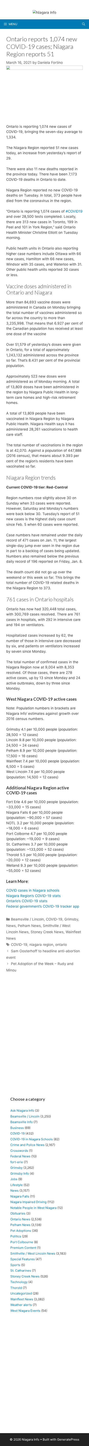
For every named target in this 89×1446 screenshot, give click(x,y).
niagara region (41, 945)
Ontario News (20, 1219)
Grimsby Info (19, 1173)
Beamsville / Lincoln (27, 919)
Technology (19, 1282)
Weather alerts (21, 1305)
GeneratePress (68, 1439)
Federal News (20, 1156)
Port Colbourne (21, 1242)
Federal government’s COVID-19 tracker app (42, 906)
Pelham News (29, 926)
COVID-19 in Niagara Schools (31, 1139)
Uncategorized (21, 1293)
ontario (61, 945)
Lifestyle (16, 1185)
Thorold (16, 1288)
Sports (15, 1265)
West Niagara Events (25, 1311)
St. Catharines (20, 1270)
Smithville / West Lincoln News (32, 1253)
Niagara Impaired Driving (28, 1202)
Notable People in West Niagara (33, 1208)
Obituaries (17, 1213)
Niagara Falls (19, 1196)
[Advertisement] (44, 1036)
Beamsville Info (21, 1122)
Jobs (13, 1179)
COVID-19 (54, 919)
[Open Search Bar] (83, 24)
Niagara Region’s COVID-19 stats (33, 896)
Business (17, 1128)
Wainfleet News (21, 1299)
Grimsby (71, 919)
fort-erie (16, 1162)
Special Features (22, 1259)
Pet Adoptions (20, 1231)
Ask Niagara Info (22, 1110)
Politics (15, 1236)
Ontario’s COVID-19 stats (26, 901)
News (11, 926)
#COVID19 (74, 211)
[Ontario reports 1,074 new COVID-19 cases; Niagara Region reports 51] (44, 68)
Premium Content (23, 1248)
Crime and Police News (27, 1145)
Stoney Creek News (47, 932)
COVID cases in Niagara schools (32, 890)
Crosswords (19, 1151)
